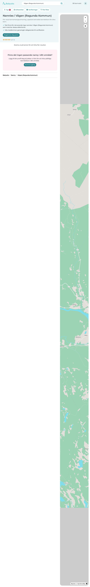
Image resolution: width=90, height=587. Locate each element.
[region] (74, 300)
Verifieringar (33, 10)
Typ (8, 10)
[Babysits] (8, 3)
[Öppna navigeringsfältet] (85, 3)
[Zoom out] (85, 21)
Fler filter (45, 10)
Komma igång (30, 65)
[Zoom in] (85, 17)
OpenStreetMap (81, 583)
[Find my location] (85, 26)
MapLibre (73, 583)
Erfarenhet (19, 10)
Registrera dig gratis (11, 35)
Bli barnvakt (77, 3)
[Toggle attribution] (87, 584)
